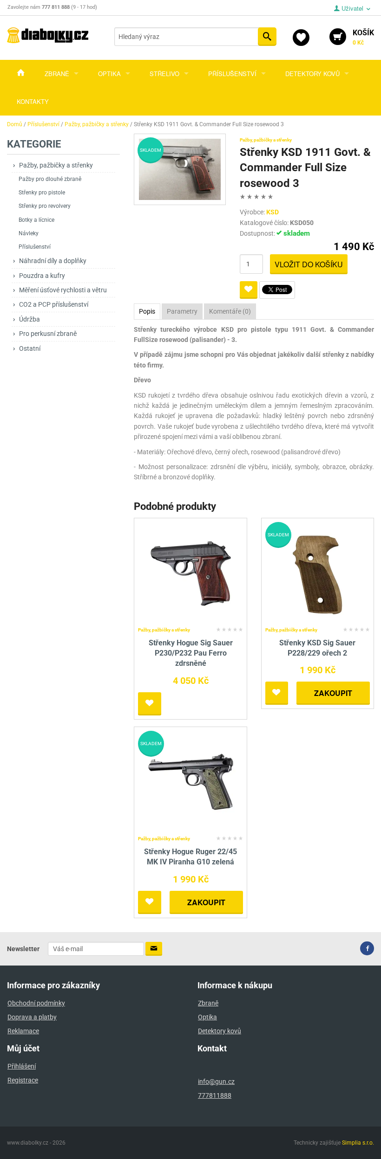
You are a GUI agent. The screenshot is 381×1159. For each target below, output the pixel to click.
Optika (109, 73)
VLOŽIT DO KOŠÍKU (309, 264)
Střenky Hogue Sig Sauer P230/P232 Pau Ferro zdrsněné (191, 653)
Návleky (29, 233)
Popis (147, 311)
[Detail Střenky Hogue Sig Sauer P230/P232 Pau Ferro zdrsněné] (190, 572)
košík (363, 37)
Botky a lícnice (36, 220)
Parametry (182, 311)
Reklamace (23, 1031)
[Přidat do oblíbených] (248, 290)
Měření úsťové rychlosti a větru (63, 290)
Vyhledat (267, 36)
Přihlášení (21, 1066)
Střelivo (164, 73)
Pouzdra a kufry (42, 275)
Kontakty (33, 101)
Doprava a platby (32, 1017)
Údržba (29, 319)
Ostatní (29, 348)
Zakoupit (333, 693)
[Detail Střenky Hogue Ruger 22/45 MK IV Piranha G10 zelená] (190, 781)
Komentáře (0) (230, 311)
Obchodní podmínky (36, 1003)
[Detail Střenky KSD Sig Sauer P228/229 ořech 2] (317, 572)
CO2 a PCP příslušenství (53, 304)
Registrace (22, 1080)
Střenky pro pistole (42, 192)
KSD (272, 212)
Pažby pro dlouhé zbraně (50, 179)
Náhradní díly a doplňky (52, 260)
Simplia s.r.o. (358, 1143)
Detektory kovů (312, 73)
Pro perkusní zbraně (48, 333)
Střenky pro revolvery (45, 206)
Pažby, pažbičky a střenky (56, 165)
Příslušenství (232, 73)
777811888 (214, 1095)
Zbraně (57, 73)
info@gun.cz (216, 1081)
